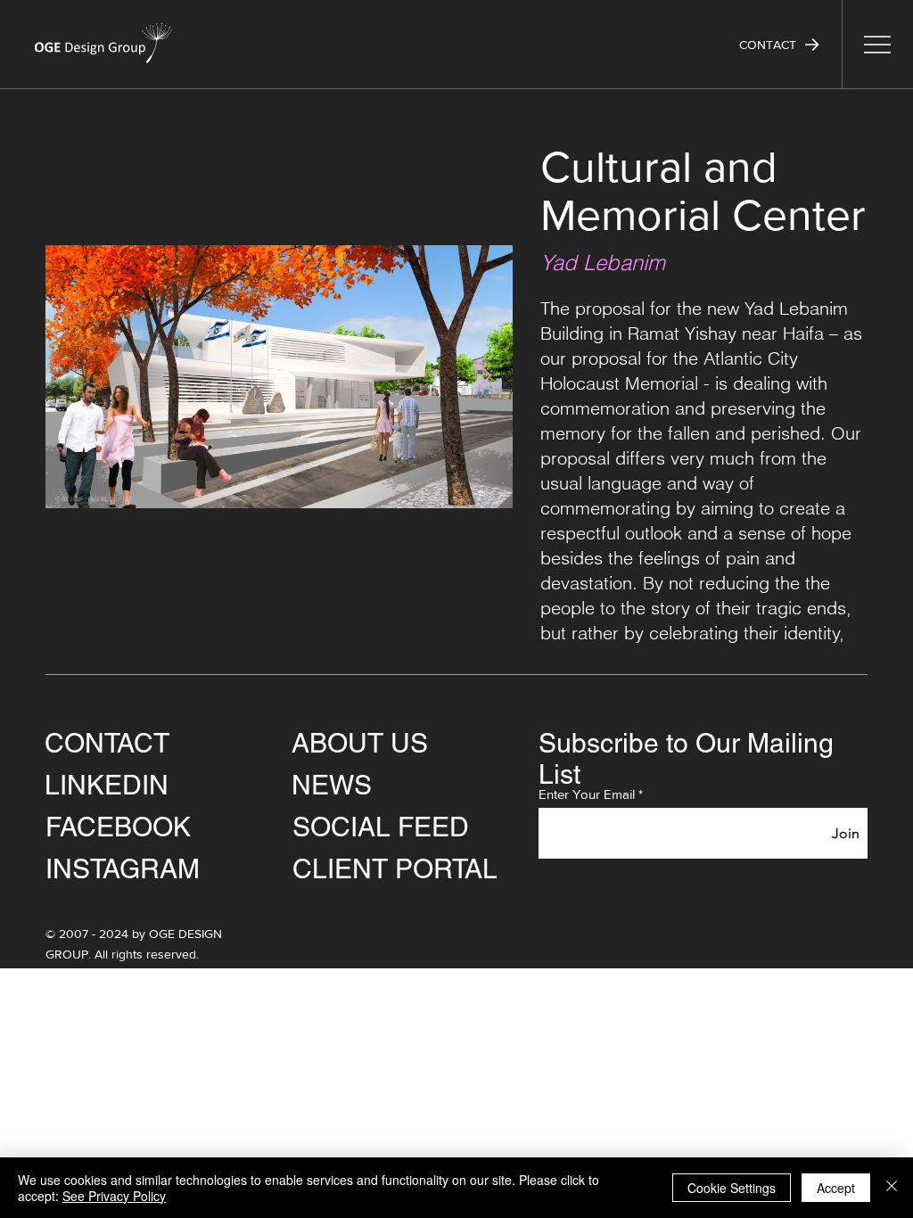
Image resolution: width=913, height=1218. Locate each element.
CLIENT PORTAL (395, 869)
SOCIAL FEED (380, 827)
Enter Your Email (587, 794)
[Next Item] (483, 377)
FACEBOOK (118, 827)
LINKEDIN (107, 785)
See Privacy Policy (114, 1196)
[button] (779, 44)
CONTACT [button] (107, 743)
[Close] (891, 1188)
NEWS (332, 785)
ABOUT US (360, 743)
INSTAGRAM (122, 869)
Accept (836, 1188)
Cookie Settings (731, 1188)
